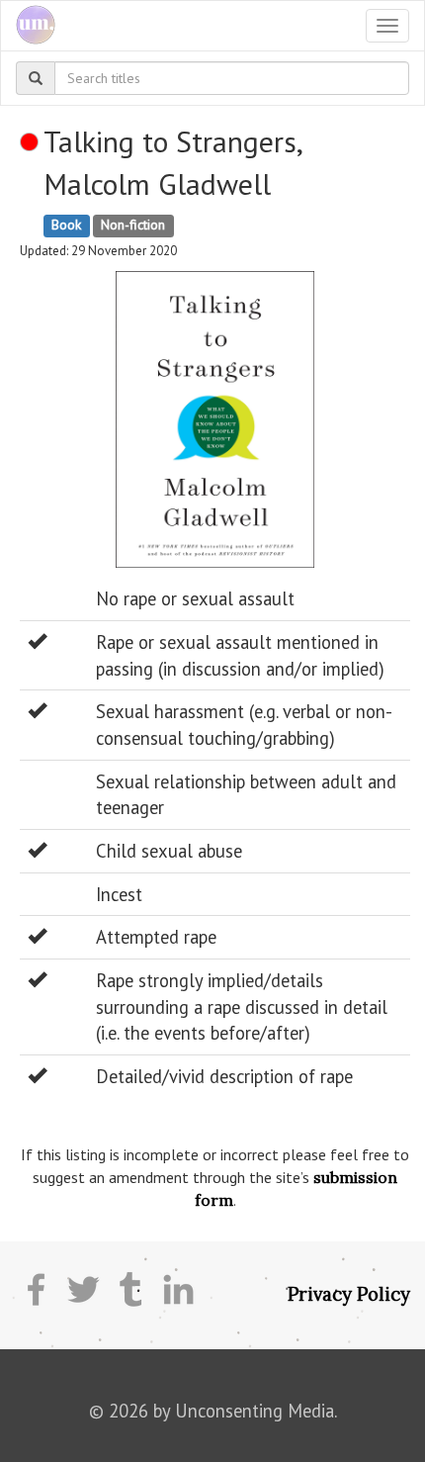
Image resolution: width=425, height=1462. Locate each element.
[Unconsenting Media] (28, 25)
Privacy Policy (349, 1294)
